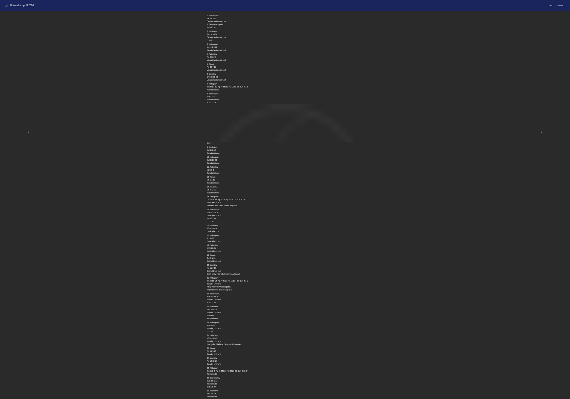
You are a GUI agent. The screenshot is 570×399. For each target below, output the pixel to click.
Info (550, 6)
